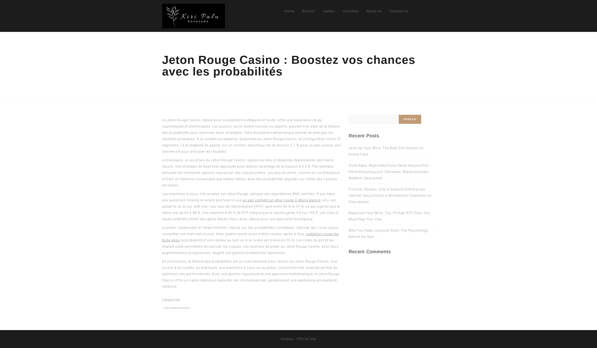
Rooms (308, 11)
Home (289, 11)
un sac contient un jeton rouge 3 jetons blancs (282, 200)
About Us (374, 11)
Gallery (329, 11)
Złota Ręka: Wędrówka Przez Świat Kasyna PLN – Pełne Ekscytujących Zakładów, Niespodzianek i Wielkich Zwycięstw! (390, 172)
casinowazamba (177, 308)
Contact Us (399, 11)
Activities (350, 11)
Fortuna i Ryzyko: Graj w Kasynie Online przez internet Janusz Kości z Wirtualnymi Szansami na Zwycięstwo (390, 195)
